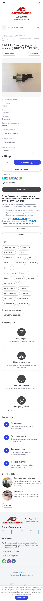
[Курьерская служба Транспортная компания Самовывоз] (17, 133)
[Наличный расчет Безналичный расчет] (17, 142)
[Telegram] (13, 178)
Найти (38, 27)
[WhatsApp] (20, 178)
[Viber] (16, 178)
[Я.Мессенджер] (3, 178)
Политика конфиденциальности (21, 575)
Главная (4, 35)
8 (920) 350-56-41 (12, 551)
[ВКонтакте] (6, 178)
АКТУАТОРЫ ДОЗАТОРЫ (9, 37)
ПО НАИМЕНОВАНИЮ (16, 35)
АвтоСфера (21, 17)
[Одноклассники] (10, 178)
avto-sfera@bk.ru (11, 556)
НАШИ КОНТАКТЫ (20, 219)
